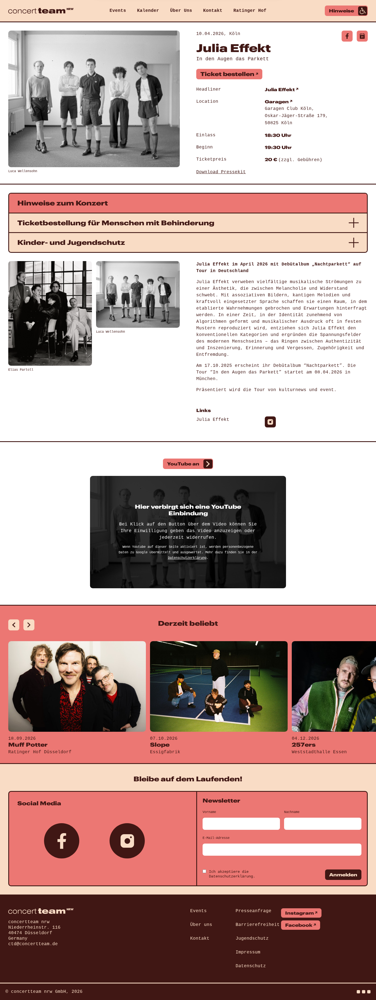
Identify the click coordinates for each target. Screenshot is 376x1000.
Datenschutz (251, 966)
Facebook (298, 925)
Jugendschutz (252, 938)
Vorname (209, 812)
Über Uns (181, 10)
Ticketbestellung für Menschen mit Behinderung (115, 223)
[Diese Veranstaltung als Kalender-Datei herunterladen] (362, 36)
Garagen (277, 101)
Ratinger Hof (249, 10)
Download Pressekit (221, 172)
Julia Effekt (280, 89)
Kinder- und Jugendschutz (71, 242)
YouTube (183, 464)
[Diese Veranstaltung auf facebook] (347, 36)
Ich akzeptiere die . (232, 873)
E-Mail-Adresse (216, 838)
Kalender (148, 10)
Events (118, 10)
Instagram (299, 913)
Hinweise (341, 10)
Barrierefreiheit (258, 924)
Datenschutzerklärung (187, 558)
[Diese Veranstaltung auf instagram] (270, 421)
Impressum (248, 952)
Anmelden (343, 874)
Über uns (201, 924)
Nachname (291, 812)
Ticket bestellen (227, 74)
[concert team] (40, 10)
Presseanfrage (253, 911)
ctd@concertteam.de (33, 944)
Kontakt (212, 10)
